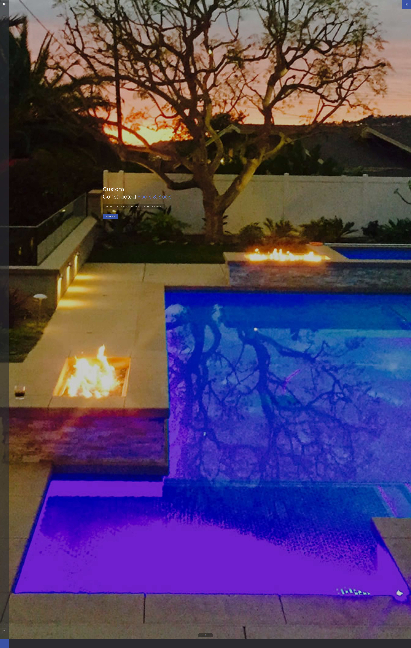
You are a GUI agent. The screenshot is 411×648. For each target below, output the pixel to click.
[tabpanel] (205, 319)
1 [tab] (202, 635)
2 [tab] (205, 635)
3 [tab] (208, 635)
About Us (110, 216)
